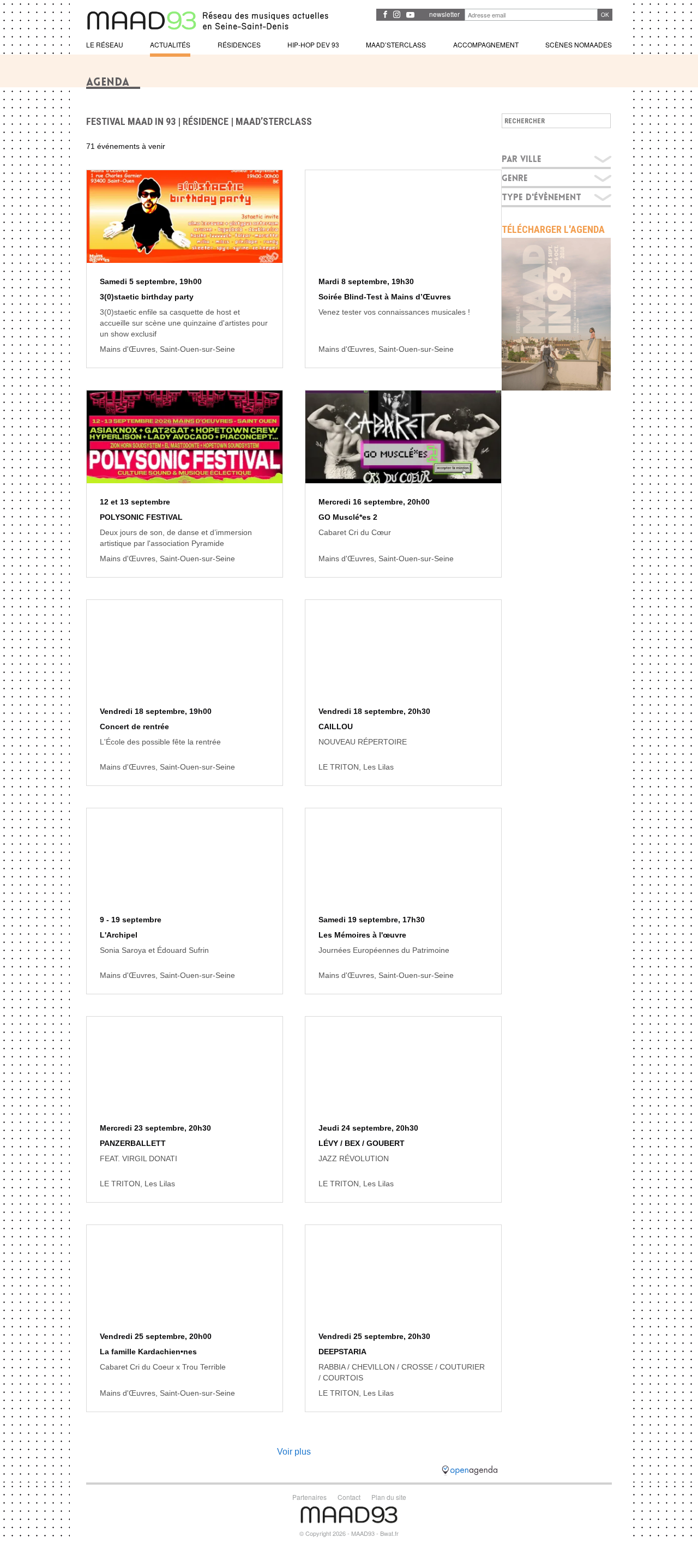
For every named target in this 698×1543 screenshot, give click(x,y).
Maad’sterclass (274, 121)
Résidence (205, 121)
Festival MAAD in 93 (131, 121)
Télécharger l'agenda (553, 229)
